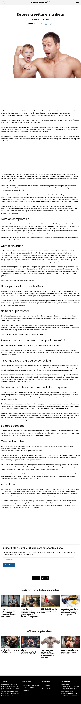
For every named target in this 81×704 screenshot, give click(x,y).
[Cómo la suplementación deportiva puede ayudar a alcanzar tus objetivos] (10, 601)
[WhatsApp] (46, 24)
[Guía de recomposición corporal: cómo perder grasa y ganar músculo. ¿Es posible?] (30, 601)
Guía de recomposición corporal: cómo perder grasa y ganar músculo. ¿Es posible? (30, 613)
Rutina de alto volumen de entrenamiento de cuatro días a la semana (48, 654)
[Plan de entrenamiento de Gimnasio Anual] (30, 642)
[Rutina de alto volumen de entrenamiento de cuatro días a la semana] (50, 642)
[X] (42, 24)
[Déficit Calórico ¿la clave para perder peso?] (50, 601)
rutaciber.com (61, 702)
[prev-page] (2, 621)
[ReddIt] (51, 24)
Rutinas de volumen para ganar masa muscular (69, 652)
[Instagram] (43, 688)
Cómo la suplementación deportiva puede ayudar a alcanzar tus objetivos (9, 613)
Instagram (48, 688)
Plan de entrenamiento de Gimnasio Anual (29, 652)
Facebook (47, 685)
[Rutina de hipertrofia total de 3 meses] (10, 642)
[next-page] (6, 621)
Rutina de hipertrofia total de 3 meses (10, 651)
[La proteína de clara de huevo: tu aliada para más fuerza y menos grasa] (70, 601)
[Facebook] (37, 24)
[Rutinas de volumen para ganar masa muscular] (70, 642)
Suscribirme (9, 565)
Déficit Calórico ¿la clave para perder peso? (49, 611)
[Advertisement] (40, 95)
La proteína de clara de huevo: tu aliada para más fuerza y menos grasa (69, 612)
